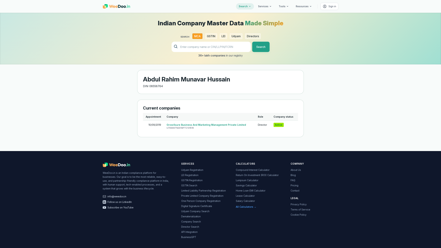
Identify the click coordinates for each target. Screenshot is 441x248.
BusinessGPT (188, 237)
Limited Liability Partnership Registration (203, 190)
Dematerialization (191, 216)
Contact (295, 190)
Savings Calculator (246, 185)
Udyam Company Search (195, 211)
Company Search (191, 221)
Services (263, 6)
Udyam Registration (192, 169)
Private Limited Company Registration (202, 195)
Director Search (190, 226)
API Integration (189, 231)
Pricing (294, 185)
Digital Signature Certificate (196, 206)
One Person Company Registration (200, 200)
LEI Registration (189, 175)
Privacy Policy (299, 204)
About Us (296, 169)
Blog (293, 175)
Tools (282, 6)
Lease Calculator (245, 195)
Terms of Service (300, 209)
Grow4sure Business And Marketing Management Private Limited (206, 124)
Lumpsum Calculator (247, 180)
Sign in (332, 6)
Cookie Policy (298, 214)
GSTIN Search (189, 185)
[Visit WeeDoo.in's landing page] (116, 6)
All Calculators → (246, 206)
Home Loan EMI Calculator (250, 190)
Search (243, 6)
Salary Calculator (245, 200)
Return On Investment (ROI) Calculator (257, 175)
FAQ (293, 180)
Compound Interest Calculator (253, 169)
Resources (302, 6)
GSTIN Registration (192, 180)
